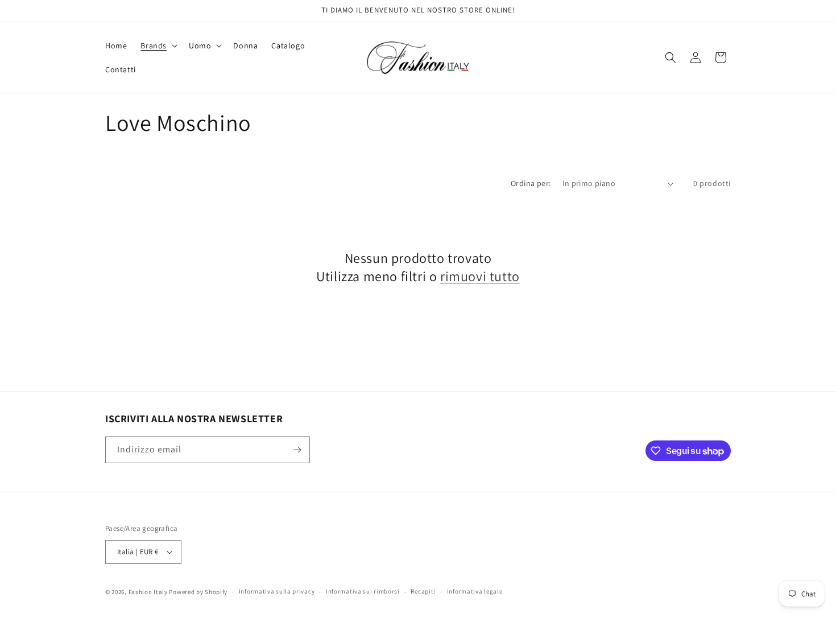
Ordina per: (531, 183)
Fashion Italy (148, 592)
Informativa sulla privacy (277, 591)
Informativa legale (475, 591)
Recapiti (423, 591)
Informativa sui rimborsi (363, 591)
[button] (158, 45)
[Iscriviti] (296, 449)
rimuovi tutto (480, 276)
